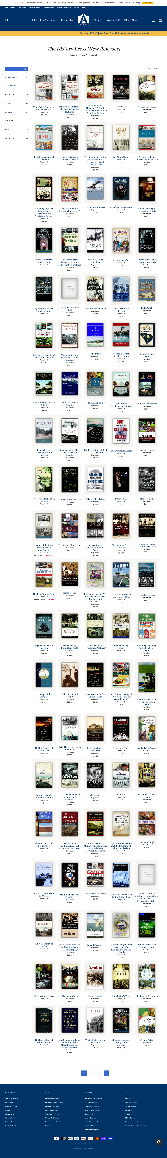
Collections (9, 1114)
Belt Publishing (51, 1110)
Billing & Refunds (131, 1102)
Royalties (128, 1110)
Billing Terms (130, 1118)
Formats (9, 138)
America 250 (113, 20)
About (76, 8)
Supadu (90, 1148)
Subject (9, 112)
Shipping (128, 1098)
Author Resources (64, 8)
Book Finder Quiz (11, 1126)
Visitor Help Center (92, 1110)
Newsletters (90, 1126)
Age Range (10, 86)
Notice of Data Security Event (136, 1126)
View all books (83, 55)
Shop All (98, 20)
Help (84, 8)
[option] (83, 33)
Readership (11, 77)
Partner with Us (35, 8)
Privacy (128, 1114)
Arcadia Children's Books (54, 1102)
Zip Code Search (49, 20)
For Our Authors (131, 1106)
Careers (48, 1126)
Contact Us (89, 1114)
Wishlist (8, 1110)
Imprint (9, 121)
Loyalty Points (11, 1106)
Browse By (67, 20)
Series (8, 130)
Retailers (22, 8)
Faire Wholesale (91, 1102)
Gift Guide (9, 1102)
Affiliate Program (92, 1130)
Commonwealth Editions (54, 1122)
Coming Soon (10, 1118)
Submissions (49, 8)
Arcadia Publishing (52, 1106)
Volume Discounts (12, 1122)
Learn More (148, 3)
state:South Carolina (16, 69)
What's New (130, 20)
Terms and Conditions (133, 1122)
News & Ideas (10, 8)
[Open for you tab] (159, 1142)
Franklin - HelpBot (92, 1106)
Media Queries (90, 1118)
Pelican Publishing (52, 1118)
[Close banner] (164, 3)
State (8, 103)
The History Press (52, 1114)
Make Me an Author (92, 1122)
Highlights (11, 95)
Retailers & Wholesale (93, 1098)
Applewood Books (52, 1098)
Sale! (34, 20)
